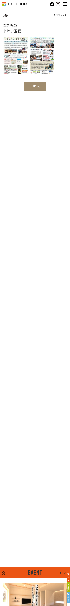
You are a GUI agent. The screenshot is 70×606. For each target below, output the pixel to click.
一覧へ (35, 86)
